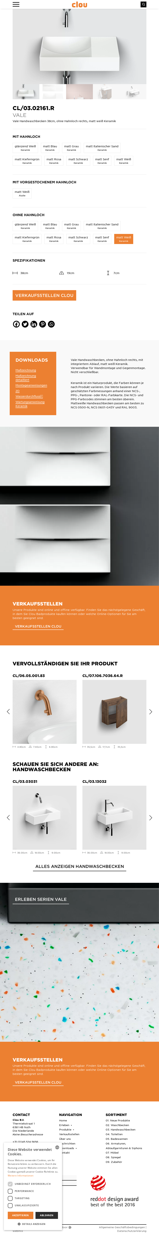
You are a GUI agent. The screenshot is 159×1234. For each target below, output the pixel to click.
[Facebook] (16, 324)
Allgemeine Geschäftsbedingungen (122, 1227)
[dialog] (33, 1186)
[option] (79, 46)
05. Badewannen (117, 1138)
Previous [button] (7, 711)
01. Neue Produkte (118, 1120)
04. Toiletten (114, 1134)
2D (18, 390)
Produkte (65, 1129)
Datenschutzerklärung (131, 1230)
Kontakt (64, 1152)
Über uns (65, 1138)
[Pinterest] (42, 324)
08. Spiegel (113, 1157)
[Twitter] (25, 324)
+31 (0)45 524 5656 (25, 1141)
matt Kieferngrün (27, 160)
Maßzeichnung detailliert (26, 377)
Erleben (64, 1125)
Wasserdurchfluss (29, 396)
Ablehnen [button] (46, 1215)
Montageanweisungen (31, 385)
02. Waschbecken (117, 1125)
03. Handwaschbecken (120, 1129)
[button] (33, 1224)
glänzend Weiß (25, 147)
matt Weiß (123, 160)
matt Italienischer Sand (102, 147)
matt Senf (102, 160)
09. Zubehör (114, 1161)
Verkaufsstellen (69, 1134)
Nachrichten (67, 1143)
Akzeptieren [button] (20, 1215)
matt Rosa (54, 160)
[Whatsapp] (51, 324)
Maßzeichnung (26, 370)
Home (63, 1120)
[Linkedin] (33, 324)
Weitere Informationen (20, 1175)
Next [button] (152, 711)
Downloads (67, 1148)
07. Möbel (112, 1152)
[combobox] (57, 1147)
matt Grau (71, 147)
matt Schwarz (78, 160)
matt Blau (50, 147)
